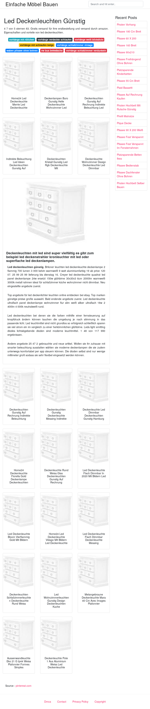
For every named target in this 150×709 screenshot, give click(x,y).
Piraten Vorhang (126, 24)
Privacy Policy (80, 701)
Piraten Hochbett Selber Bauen (131, 185)
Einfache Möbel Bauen (31, 4)
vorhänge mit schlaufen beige (37, 45)
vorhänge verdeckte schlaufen (55, 39)
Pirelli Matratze (125, 116)
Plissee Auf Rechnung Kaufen (129, 96)
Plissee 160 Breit (126, 45)
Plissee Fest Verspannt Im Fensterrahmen (130, 146)
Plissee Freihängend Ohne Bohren (129, 61)
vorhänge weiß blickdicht (89, 39)
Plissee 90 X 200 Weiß (130, 130)
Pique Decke (124, 123)
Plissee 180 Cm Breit (129, 31)
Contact (61, 701)
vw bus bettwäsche (52, 50)
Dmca (47, 701)
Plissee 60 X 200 (126, 38)
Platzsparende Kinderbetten (125, 72)
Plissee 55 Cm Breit (128, 81)
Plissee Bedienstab (128, 165)
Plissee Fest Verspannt (130, 137)
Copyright (100, 701)
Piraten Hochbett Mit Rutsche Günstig (128, 107)
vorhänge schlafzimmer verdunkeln (86, 50)
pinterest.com (23, 685)
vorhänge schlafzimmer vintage (75, 45)
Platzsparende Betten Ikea (129, 156)
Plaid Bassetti (124, 87)
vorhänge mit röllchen (21, 39)
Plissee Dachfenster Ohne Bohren (128, 174)
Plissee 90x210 (125, 52)
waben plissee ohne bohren (22, 50)
